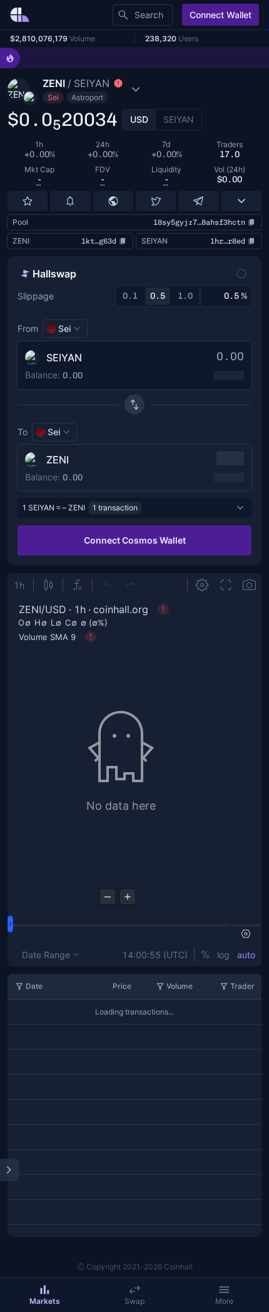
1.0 (185, 296)
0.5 (157, 296)
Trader (242, 986)
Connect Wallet (220, 14)
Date (34, 986)
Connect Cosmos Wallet (135, 540)
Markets (44, 1301)
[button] (107, 89)
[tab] (139, 120)
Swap (134, 1301)
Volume (179, 986)
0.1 (130, 296)
